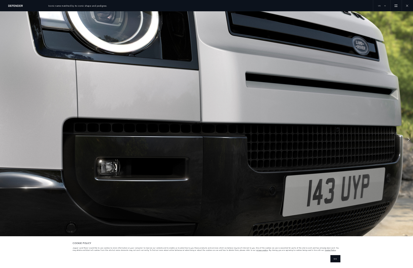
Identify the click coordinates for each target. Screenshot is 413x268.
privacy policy (262, 250)
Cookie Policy (330, 250)
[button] (408, 140)
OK (335, 259)
